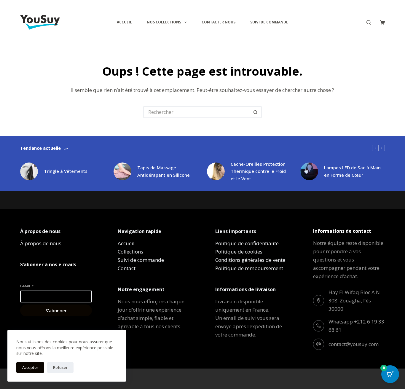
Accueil (124, 22)
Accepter (30, 367)
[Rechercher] (368, 22)
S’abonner (56, 310)
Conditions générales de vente (250, 259)
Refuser (60, 367)
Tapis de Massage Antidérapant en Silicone (163, 171)
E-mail (27, 286)
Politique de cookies (238, 251)
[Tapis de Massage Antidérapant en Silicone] (122, 171)
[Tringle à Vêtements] (29, 171)
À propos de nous (40, 243)
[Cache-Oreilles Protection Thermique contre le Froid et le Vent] (216, 171)
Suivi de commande (269, 22)
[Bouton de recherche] (256, 112)
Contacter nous (218, 22)
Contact (126, 268)
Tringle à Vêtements (65, 171)
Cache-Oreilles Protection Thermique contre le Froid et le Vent (258, 171)
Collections (130, 251)
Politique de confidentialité (247, 243)
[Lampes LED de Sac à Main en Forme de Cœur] (309, 171)
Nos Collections (164, 22)
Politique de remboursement (249, 268)
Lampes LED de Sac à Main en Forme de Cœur (352, 171)
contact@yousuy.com (354, 344)
